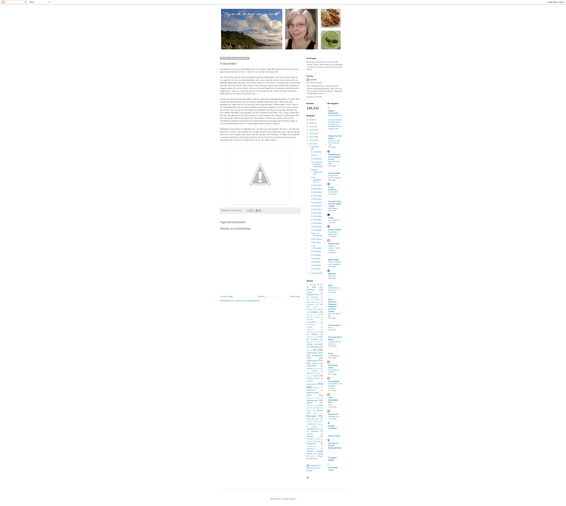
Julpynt (315, 363)
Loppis (309, 378)
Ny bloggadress (333, 356)
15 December (316, 216)
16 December (316, 213)
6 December (316, 251)
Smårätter (310, 429)
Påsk (315, 413)
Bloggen (309, 292)
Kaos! (330, 405)
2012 (311, 137)
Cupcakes (310, 304)
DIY (321, 304)
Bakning (310, 289)
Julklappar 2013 (333, 416)
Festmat (320, 314)
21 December (316, 196)
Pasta (318, 408)
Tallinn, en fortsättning (316, 235)
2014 (311, 130)
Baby (314, 287)
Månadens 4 (311, 405)
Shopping (319, 424)
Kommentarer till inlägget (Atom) (247, 301)
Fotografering (311, 322)
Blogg (330, 353)
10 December (316, 239)
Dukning (309, 309)
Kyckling (314, 371)
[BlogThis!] (251, 210)
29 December (316, 159)
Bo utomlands (312, 297)
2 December (316, 265)
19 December (316, 203)
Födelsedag (311, 332)
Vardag (317, 441)
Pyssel (320, 410)
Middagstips (312, 400)
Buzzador (317, 302)
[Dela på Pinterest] (259, 210)
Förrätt (320, 332)
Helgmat (314, 339)
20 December (316, 199)
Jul (315, 349)
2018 (311, 120)
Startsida (261, 296)
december (315, 147)
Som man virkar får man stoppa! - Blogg (335, 203)
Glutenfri (314, 334)
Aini (321, 284)
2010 (311, 144)
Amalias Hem (333, 244)
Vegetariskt (311, 449)
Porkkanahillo (333, 192)
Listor (308, 376)
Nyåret (320, 405)
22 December (316, 192)
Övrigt (311, 459)
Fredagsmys (311, 324)
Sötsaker (310, 436)
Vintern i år (332, 276)
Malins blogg (333, 260)
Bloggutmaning (313, 295)
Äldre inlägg (295, 296)
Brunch (309, 299)
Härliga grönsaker (315, 344)
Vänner (312, 456)
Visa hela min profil (314, 97)
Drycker (315, 307)
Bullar (309, 302)
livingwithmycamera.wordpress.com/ (334, 157)
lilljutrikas (332, 274)
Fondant (309, 319)
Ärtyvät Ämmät (334, 230)
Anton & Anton (334, 436)
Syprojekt (310, 434)
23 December (316, 189)
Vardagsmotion (312, 446)
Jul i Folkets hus (334, 220)
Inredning (313, 347)
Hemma (317, 342)
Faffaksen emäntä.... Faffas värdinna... (334, 248)
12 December (316, 227)
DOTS (330, 286)
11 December (316, 230)
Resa (309, 419)
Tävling (317, 439)
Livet (316, 376)
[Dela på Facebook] (256, 210)
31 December (316, 152)
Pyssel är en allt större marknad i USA (334, 143)
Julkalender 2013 (315, 353)
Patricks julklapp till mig (316, 172)
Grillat (308, 337)
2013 (311, 133)
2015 (311, 127)
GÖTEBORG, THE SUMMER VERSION (335, 386)
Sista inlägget (333, 208)
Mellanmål (310, 398)
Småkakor (314, 426)
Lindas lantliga (334, 173)
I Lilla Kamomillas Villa (333, 400)
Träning (309, 439)
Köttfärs (309, 373)
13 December (316, 223)
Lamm (318, 373)
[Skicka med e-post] (248, 210)
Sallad (311, 424)
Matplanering (311, 390)
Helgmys (309, 342)
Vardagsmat (311, 444)
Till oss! (314, 155)
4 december (316, 258)
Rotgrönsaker (318, 421)
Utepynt (309, 441)
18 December (316, 206)
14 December (316, 220)
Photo (330, 327)
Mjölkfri (309, 403)
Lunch (318, 378)
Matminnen (316, 387)
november (315, 273)
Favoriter (309, 314)
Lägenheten (311, 384)
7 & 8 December (316, 247)
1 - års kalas (312, 284)
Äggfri (320, 456)
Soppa (320, 429)
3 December (316, 262)
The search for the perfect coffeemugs (317, 164)
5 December (316, 255)
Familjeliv (313, 312)
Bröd (317, 299)
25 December (316, 185)
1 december (316, 269)
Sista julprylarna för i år (316, 180)
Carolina (313, 80)
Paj (311, 408)
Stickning (314, 431)
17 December (316, 209)
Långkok (310, 381)
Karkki (331, 218)
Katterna (310, 368)
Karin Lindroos (334, 325)
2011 (311, 140)
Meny (318, 398)
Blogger (292, 499)
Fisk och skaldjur (314, 317)
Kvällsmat (319, 368)
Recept (311, 416)
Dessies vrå (333, 414)
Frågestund (310, 329)
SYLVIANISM (333, 381)
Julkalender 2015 (315, 360)
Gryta (321, 337)
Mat (320, 383)
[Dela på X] (254, 210)
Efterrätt (320, 309)
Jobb (308, 350)
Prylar (309, 410)
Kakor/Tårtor (311, 366)
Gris (314, 337)
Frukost (309, 327)
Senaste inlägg (227, 296)
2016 (311, 123)
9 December (316, 243)
